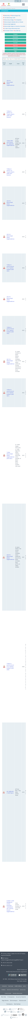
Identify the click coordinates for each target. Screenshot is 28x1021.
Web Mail (3, 997)
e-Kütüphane (18, 20)
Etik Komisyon (14, 1000)
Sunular (15, 42)
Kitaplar (15, 34)
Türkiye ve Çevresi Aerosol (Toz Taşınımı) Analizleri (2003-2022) (10, 330)
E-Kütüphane (11, 997)
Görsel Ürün (23, 989)
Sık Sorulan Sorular (8, 30)
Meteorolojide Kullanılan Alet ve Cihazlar (13, 22)
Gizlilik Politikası (18, 986)
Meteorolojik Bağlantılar (10, 24)
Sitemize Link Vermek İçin (13, 989)
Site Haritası (17, 1004)
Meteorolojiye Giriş (15, 15)
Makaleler (15, 37)
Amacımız (4, 986)
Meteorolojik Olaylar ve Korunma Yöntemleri (14, 26)
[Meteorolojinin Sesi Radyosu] (16, 1)
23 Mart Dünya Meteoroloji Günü (12, 28)
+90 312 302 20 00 (7, 962)
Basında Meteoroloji (17, 993)
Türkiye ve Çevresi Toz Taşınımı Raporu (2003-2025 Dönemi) (10, 114)
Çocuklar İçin (17, 30)
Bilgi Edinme (5, 1000)
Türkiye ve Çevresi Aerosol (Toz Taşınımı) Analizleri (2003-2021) (10, 392)
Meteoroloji (7, 15)
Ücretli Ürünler (8, 993)
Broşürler (15, 40)
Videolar (15, 48)
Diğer (15, 51)
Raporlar (15, 45)
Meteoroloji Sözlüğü (9, 20)
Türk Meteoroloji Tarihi (9, 17)
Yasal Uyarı (10, 986)
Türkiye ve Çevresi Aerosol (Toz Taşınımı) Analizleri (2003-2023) (10, 268)
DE (25, 1)
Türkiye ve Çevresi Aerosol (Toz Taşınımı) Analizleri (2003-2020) (10, 666)
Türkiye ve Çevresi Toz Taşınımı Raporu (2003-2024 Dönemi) (10, 172)
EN (22, 1)
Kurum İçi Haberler (21, 997)
